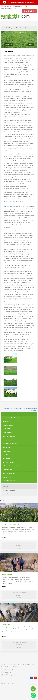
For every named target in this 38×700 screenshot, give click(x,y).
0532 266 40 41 (19, 6)
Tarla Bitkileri (7, 447)
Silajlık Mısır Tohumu (9, 473)
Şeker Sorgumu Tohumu (10, 444)
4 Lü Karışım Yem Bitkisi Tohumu (12, 525)
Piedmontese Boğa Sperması (11, 418)
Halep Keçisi (6, 451)
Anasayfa (5, 28)
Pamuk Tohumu (7, 469)
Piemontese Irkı (7, 574)
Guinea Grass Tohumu (9, 481)
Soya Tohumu (7, 455)
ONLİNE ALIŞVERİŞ (30, 11)
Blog (10, 28)
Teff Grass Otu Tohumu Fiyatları (12, 466)
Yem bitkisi (7, 206)
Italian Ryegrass (7, 432)
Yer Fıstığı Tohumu (8, 462)
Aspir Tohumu (7, 477)
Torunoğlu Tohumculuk (9, 490)
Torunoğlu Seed (7, 494)
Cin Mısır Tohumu (8, 425)
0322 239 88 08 (7, 6)
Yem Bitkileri (17, 28)
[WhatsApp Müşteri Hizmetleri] (33, 695)
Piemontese (6, 624)
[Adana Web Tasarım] (32, 684)
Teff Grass (6, 421)
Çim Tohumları (7, 440)
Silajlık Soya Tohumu (9, 436)
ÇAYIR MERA (6, 429)
